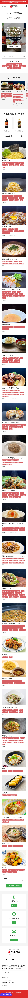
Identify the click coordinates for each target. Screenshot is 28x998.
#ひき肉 (13, 357)
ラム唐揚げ (4, 654)
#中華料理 (17, 495)
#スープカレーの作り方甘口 (17, 819)
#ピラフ (20, 709)
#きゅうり (14, 292)
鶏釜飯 (3, 768)
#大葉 (13, 263)
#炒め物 (3, 464)
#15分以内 (15, 66)
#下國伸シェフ (18, 64)
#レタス (9, 595)
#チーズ (15, 196)
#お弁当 (9, 68)
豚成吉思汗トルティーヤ (8, 588)
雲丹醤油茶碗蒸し (6, 324)
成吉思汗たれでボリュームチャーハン (11, 736)
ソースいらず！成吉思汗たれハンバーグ (12, 458)
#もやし (2, 94)
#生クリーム (17, 263)
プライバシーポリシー (7, 980)
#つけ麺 (8, 357)
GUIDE (14, 905)
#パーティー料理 (19, 96)
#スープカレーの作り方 (6, 819)
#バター (21, 493)
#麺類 (3, 167)
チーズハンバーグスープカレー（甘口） (12, 817)
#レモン (9, 198)
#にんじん (4, 558)
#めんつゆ (10, 771)
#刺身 (14, 296)
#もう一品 (19, 292)
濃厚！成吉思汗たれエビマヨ (9, 490)
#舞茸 (14, 597)
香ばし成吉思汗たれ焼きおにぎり (10, 422)
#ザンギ (15, 96)
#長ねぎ (2, 97)
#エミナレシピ (19, 681)
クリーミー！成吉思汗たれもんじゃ (11, 623)
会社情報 (4, 985)
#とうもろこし (10, 196)
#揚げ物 (19, 100)
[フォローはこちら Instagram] (9, 959)
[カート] (25, 6)
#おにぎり (9, 425)
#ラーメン (5, 94)
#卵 (12, 230)
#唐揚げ (3, 394)
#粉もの (20, 630)
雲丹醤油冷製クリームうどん (9, 259)
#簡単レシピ (11, 165)
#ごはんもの (4, 228)
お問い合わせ (5, 977)
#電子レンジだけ (5, 328)
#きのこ (14, 591)
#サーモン (4, 294)
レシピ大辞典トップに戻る (14, 885)
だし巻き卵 (4, 792)
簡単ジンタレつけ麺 (7, 678)
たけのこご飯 (5, 843)
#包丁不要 (21, 163)
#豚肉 (10, 361)
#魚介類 (3, 298)
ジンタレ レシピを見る (14, 46)
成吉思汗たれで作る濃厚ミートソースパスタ (13, 556)
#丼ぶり (16, 228)
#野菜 (7, 821)
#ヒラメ (16, 294)
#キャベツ (19, 626)
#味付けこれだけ (16, 68)
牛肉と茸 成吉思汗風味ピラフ (9, 707)
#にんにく (9, 558)
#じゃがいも (4, 870)
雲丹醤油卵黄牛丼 (6, 226)
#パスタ (20, 196)
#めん (17, 357)
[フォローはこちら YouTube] (13, 959)
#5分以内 (4, 292)
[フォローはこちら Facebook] (3, 959)
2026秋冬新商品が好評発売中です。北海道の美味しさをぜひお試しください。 (14, 2)
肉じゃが (4, 867)
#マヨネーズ (4, 495)
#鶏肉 (7, 396)
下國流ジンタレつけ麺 (6, 91)
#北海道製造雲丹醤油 (7, 66)
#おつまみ (9, 292)
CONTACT (14, 939)
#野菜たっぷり (23, 597)
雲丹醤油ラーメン (6, 160)
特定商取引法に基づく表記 (8, 982)
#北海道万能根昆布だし (17, 771)
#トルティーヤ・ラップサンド (8, 593)
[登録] (23, 972)
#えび (8, 493)
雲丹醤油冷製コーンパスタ (9, 193)
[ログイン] (22, 6)
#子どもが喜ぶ (22, 66)
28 (19, 880)
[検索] (5, 6)
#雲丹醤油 (17, 165)
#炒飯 (7, 742)
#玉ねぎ (3, 232)
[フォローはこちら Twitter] (6, 959)
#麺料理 (5, 97)
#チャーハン (22, 738)
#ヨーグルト (4, 198)
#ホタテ (20, 294)
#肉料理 (22, 100)
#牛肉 (22, 230)
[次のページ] (22, 880)
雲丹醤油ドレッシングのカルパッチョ (11, 289)
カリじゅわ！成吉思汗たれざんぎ (10, 388)
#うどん (8, 261)
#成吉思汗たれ (10, 64)
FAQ (14, 922)
